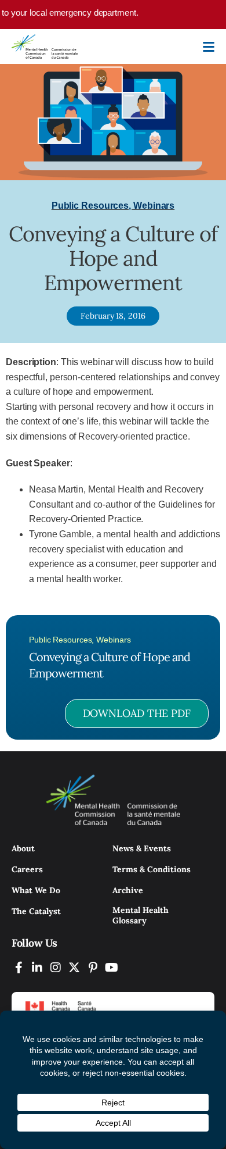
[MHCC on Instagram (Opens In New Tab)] (56, 967)
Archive (127, 890)
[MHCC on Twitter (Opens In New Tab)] (74, 967)
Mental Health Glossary (140, 915)
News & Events (141, 848)
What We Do (36, 890)
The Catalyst (36, 911)
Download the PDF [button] (137, 713)
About (23, 848)
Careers (27, 869)
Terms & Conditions (151, 869)
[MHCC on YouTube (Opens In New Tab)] (111, 967)
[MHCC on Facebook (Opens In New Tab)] (18, 967)
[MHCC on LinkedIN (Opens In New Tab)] (37, 967)
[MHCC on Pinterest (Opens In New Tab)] (93, 967)
